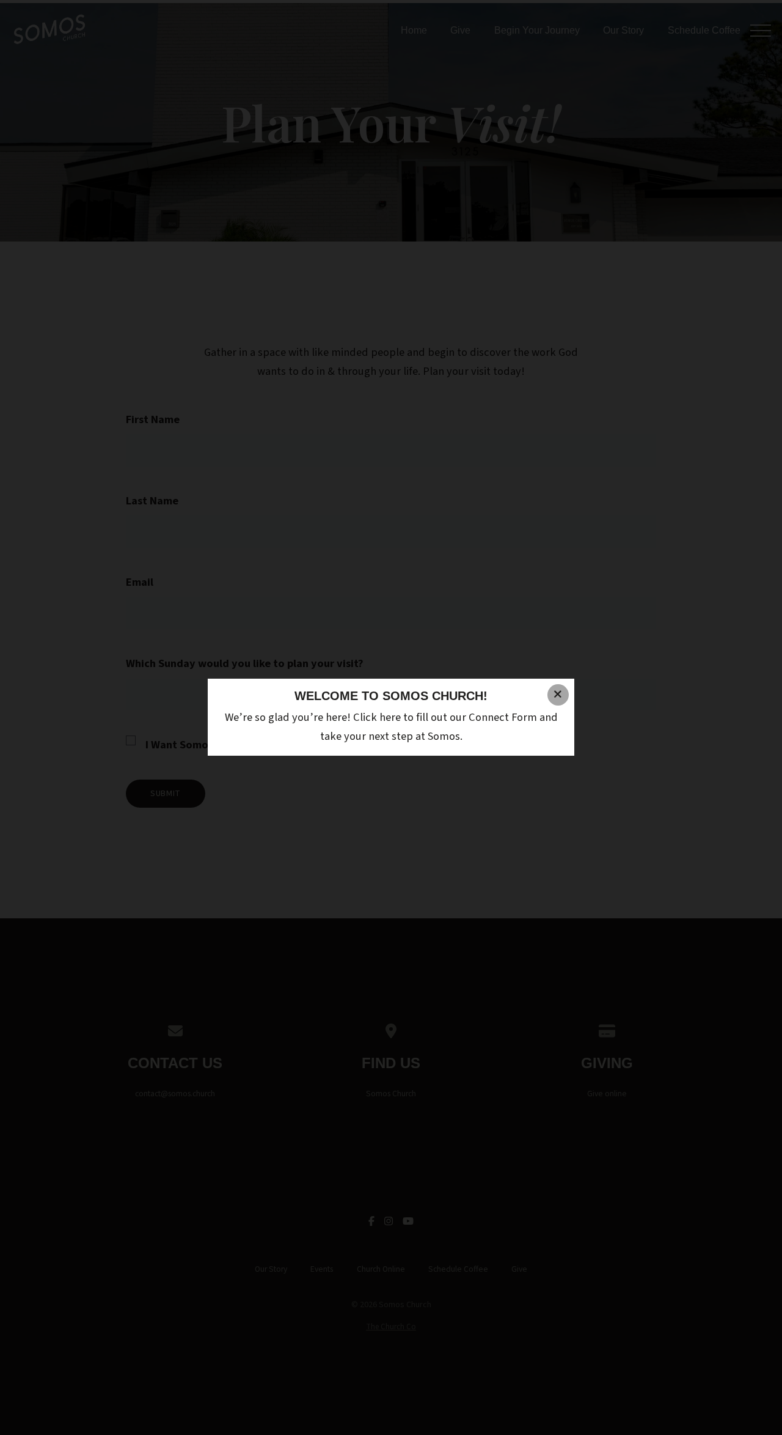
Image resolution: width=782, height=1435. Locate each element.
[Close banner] (558, 695)
